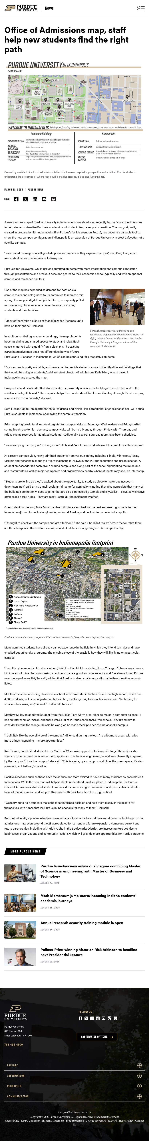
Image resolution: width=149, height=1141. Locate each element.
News (49, 8)
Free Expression (75, 1120)
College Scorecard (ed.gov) (101, 1120)
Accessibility (12, 1120)
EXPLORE (12, 1065)
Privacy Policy (125, 1120)
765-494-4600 (13, 1044)
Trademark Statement (106, 1117)
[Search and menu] (140, 8)
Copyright (35, 1117)
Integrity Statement (53, 1120)
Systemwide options (94, 1036)
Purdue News (36, 189)
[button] (53, 199)
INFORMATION (16, 1075)
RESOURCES (14, 1086)
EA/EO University (30, 1120)
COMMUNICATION (18, 1096)
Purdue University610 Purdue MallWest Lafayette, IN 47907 (18, 1031)
